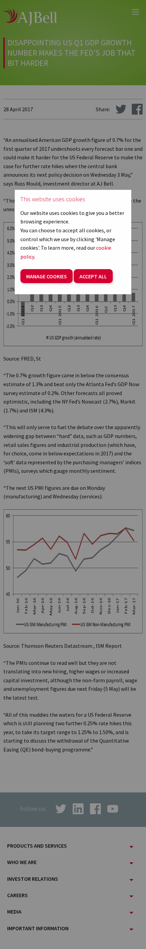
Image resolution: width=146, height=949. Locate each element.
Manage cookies (46, 276)
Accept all (93, 276)
